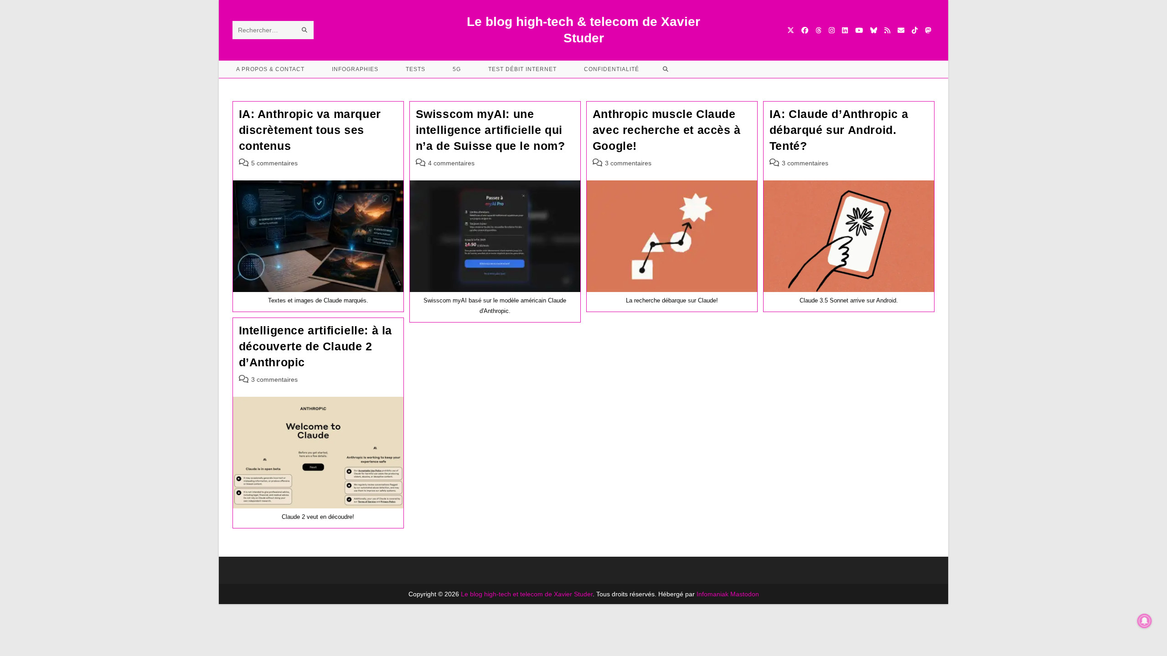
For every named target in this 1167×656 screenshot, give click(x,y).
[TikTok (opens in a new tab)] (914, 30)
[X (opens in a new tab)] (791, 30)
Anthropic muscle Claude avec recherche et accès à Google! (667, 130)
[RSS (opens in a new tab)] (887, 30)
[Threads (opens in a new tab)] (818, 30)
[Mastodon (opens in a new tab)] (928, 30)
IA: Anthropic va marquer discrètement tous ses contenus (310, 130)
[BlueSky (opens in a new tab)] (874, 30)
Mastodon (744, 594)
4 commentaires (451, 163)
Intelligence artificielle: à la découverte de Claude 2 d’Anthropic (315, 346)
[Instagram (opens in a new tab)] (831, 30)
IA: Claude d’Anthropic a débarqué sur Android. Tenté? (838, 130)
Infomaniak (712, 594)
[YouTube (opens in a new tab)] (859, 30)
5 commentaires (274, 163)
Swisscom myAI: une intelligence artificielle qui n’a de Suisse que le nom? (490, 130)
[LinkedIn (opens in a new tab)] (845, 30)
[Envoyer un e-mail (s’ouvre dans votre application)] (901, 30)
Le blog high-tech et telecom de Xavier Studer (527, 594)
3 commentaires (628, 163)
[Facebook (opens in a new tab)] (805, 30)
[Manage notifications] (1144, 621)
